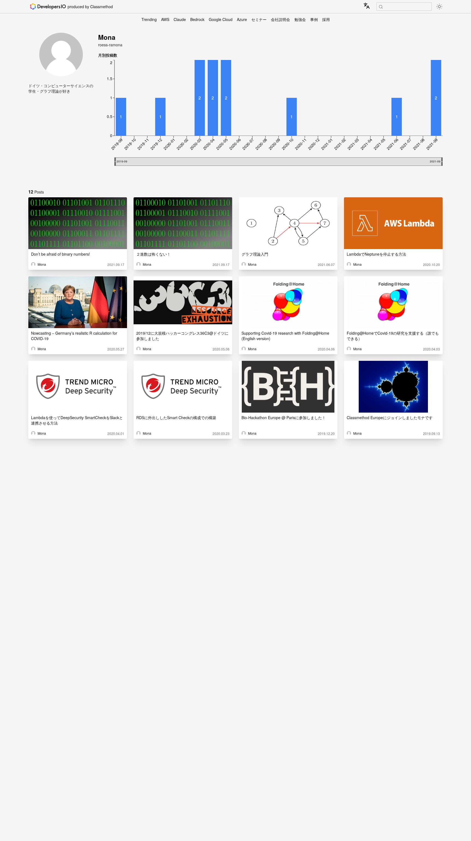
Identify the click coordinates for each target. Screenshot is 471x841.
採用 (326, 19)
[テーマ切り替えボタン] (439, 6)
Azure (242, 19)
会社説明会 (280, 19)
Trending (149, 19)
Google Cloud (221, 19)
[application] (270, 121)
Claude (180, 19)
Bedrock (197, 19)
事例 (314, 19)
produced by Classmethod (90, 6)
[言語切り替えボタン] (366, 5)
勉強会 (300, 19)
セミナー (259, 19)
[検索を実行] (381, 7)
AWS (165, 19)
